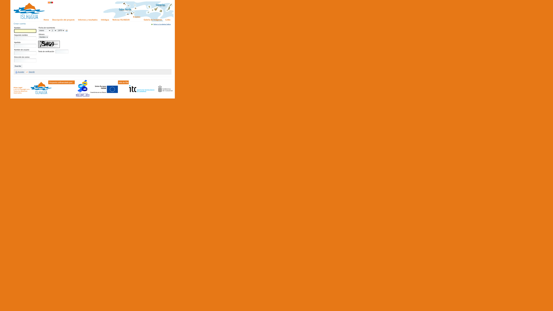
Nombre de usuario (21, 50)
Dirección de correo (22, 57)
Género (41, 34)
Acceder (21, 72)
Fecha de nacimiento (47, 28)
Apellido (17, 42)
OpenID (32, 72)
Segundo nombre (21, 35)
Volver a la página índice (162, 24)
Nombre (17, 28)
